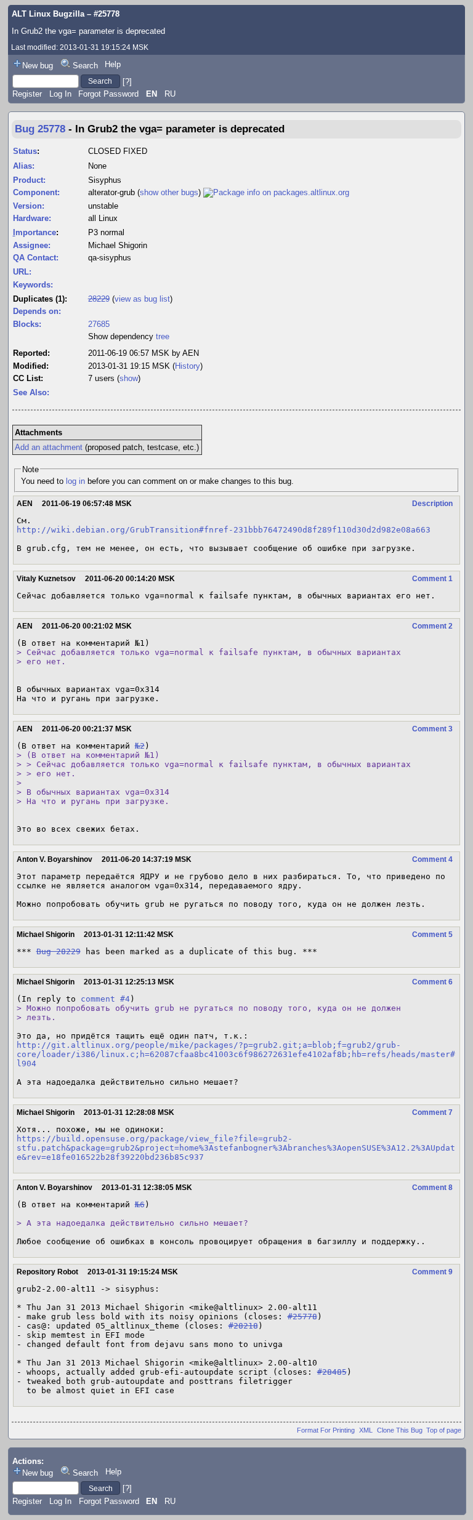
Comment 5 (432, 934)
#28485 (332, 1372)
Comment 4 (432, 859)
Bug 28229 (58, 951)
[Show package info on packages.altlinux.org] (276, 192)
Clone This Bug (399, 1430)
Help (113, 64)
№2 (140, 745)
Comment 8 (432, 1187)
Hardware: (32, 218)
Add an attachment (49, 447)
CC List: (28, 378)
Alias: (23, 166)
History (187, 366)
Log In (60, 94)
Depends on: (37, 311)
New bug (37, 65)
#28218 (243, 1325)
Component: (36, 192)
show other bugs (169, 192)
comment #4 (105, 998)
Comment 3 (432, 729)
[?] (127, 81)
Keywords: (33, 284)
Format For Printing (326, 1430)
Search (85, 65)
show (128, 378)
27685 (99, 324)
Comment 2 (432, 626)
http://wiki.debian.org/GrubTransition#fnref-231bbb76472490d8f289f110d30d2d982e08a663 (224, 529)
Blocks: (27, 324)
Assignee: (32, 245)
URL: (22, 271)
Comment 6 (432, 982)
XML (366, 1430)
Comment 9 (432, 1272)
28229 (99, 299)
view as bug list (142, 299)
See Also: (31, 392)
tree (162, 336)
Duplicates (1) (39, 299)
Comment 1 (432, 578)
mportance (34, 232)
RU (170, 94)
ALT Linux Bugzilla (48, 13)
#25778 (302, 1316)
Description (432, 503)
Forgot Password (108, 94)
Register (27, 94)
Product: (29, 180)
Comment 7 (432, 1112)
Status (25, 151)
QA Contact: (36, 257)
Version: (28, 206)
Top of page (443, 1430)
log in (75, 481)
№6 (140, 1204)
